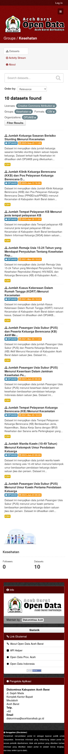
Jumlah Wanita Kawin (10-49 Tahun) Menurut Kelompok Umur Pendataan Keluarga (31, 447)
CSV (7, 164)
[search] (58, 78)
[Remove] (54, 105)
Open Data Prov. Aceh (22, 657)
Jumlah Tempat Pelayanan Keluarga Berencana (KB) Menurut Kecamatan (31, 409)
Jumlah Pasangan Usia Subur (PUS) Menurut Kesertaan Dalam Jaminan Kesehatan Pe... (31, 371)
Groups (10, 38)
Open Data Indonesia (22, 663)
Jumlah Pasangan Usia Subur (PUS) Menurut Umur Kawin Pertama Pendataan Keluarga (33, 487)
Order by (10, 88)
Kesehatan (28, 38)
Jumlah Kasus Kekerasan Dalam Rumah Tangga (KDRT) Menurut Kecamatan (29, 291)
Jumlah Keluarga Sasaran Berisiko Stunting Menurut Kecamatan (30, 137)
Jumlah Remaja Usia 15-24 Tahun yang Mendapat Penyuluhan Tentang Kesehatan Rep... (34, 251)
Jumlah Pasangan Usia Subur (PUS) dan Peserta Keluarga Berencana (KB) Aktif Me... (31, 331)
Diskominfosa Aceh (33, 619)
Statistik (34, 630)
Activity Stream (17, 58)
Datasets (14, 51)
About (12, 64)
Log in (59, 3)
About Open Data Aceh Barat (26, 643)
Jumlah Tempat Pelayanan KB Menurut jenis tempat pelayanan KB (33, 213)
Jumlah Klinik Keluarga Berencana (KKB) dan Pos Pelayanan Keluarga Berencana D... (30, 175)
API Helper (15, 650)
